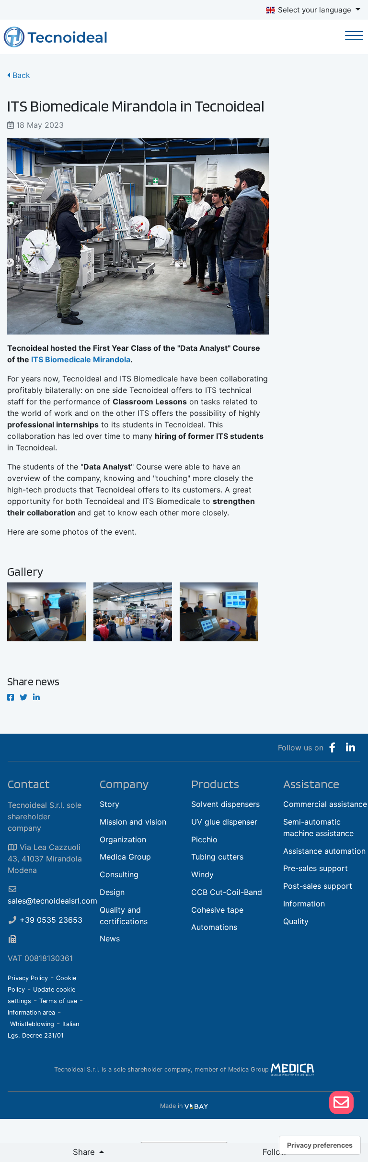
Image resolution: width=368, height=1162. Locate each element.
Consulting (119, 874)
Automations (214, 927)
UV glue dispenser (224, 822)
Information (304, 903)
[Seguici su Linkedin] (350, 747)
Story (109, 804)
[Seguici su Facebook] (332, 747)
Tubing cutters (217, 856)
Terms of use (58, 1001)
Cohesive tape (217, 910)
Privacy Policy (28, 978)
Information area (31, 1012)
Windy (202, 874)
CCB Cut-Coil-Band (226, 892)
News (110, 938)
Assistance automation (324, 851)
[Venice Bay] (196, 1105)
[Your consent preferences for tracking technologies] (319, 1145)
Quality (296, 921)
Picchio (204, 839)
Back (20, 75)
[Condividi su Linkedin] (36, 697)
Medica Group (125, 856)
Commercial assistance (325, 804)
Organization (123, 839)
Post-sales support (317, 886)
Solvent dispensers (225, 804)
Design (112, 892)
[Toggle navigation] (354, 37)
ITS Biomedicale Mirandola (80, 359)
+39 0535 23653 (51, 920)
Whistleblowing (32, 1024)
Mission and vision (133, 822)
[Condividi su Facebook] (10, 697)
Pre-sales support (315, 868)
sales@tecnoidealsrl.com (52, 900)
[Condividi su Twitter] (23, 697)
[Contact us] (341, 1102)
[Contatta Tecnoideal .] (341, 1102)
